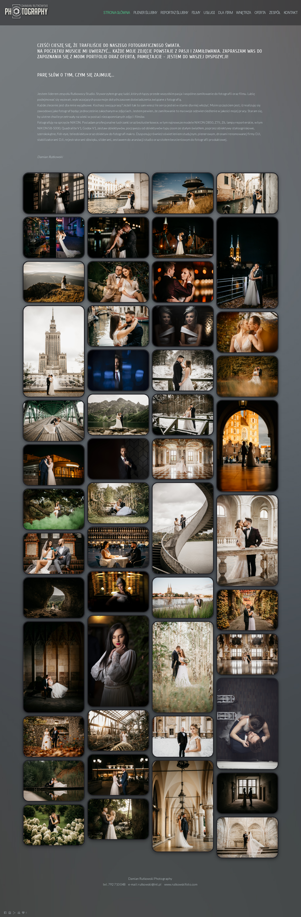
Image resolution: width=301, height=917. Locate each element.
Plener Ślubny (145, 12)
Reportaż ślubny (174, 12)
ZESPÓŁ (274, 12)
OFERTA (260, 12)
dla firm (225, 12)
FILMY (196, 12)
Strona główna (116, 12)
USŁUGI (209, 12)
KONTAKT (291, 12)
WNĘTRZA (243, 12)
